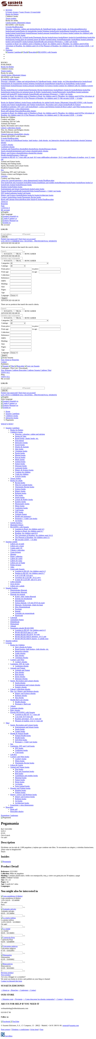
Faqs (2, 206)
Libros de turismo (26, 40)
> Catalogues (23, 990)
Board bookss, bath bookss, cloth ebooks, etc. (35, 140)
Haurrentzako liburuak (18, 590)
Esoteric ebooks (42, 151)
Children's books (20, 103)
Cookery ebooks (7, 145)
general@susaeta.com (71, 1025)
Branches (4, 204)
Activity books (20, 35)
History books (68, 37)
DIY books (23, 42)
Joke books (37, 31)
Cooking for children (80, 33)
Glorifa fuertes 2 (12, 23)
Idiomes (13, 554)
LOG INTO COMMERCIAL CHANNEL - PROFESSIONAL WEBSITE (29, 241)
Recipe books (11, 37)
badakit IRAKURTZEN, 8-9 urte (27, 634)
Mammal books (65, 183)
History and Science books (11, 195)
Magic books (75, 84)
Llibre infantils (15, 582)
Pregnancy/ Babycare (19, 155)
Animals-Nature (33, 42)
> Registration (68, 999)
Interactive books (80, 81)
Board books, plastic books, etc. (58, 29)
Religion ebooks (28, 153)
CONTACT (5, 208)
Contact (4, 362)
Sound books (15, 31)
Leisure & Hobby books (42, 40)
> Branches (14, 990)
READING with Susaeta (83, 103)
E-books (9, 27)
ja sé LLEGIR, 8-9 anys (24, 575)
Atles (12, 567)
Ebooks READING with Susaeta (22, 712)
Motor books (80, 40)
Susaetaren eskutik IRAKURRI (22, 628)
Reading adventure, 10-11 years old (57, 157)
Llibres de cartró (16, 559)
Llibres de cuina (16, 561)
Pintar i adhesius (16, 556)
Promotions (5, 815)
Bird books (32, 183)
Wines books (17, 197)
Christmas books (48, 31)
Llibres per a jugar (17, 546)
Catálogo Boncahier (19, 370)
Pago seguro (5, 1029)
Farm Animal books (12, 185)
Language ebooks (12, 134)
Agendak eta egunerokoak (24, 613)
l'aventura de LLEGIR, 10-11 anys (28, 578)
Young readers (11, 18)
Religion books (86, 37)
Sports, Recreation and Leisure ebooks (24, 681)
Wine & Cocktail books (24, 37)
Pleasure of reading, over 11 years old (29, 721)
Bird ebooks (29, 149)
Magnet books (69, 31)
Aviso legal (34, 1029)
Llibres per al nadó (17, 544)
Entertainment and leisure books (13, 189)
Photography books (68, 40)
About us (4, 202)
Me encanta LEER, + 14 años (71, 98)
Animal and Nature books (10, 105)
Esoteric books (56, 40)
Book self (4, 111)
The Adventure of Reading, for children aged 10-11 (34, 535)
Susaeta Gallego (12, 641)
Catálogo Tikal (45, 370)
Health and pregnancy (47, 42)
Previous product (7, 973)
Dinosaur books (36, 33)
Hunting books (6, 187)
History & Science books (63, 33)
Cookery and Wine (17, 660)
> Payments (18, 999)
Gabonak (13, 618)
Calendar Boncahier (15, 111)
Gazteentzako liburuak (18, 592)
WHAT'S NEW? (7, 424)
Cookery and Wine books (75, 107)
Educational (74, 29)
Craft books (14, 42)
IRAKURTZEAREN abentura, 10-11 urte (30, 637)
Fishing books (17, 187)
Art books (77, 37)
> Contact (32, 990)
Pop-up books (79, 31)
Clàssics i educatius (17, 550)
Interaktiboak (20, 601)
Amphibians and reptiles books (47, 183)
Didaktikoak (14, 622)
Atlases (3, 134)
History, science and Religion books (46, 107)
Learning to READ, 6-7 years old (13, 157)
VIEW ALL (5, 372)
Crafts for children (80, 86)
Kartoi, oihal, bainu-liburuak (25, 596)
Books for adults (43, 103)
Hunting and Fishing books (30, 105)
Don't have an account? (27, 239)
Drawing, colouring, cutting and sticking (20, 29)
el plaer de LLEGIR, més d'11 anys (28, 580)
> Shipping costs (7, 999)
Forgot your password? (9, 239)
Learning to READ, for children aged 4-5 (30, 571)
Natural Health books (9, 191)
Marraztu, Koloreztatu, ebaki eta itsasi (29, 605)
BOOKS (9, 10)
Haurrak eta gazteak (17, 594)
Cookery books (6, 197)
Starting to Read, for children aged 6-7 (49, 44)
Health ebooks (6, 155)
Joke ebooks (80, 140)
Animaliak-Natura (17, 620)
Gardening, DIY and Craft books (21, 107)
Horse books (85, 183)
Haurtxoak (19, 615)
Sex (7, 107)
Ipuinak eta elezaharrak (23, 599)
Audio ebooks (70, 140)
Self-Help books (33, 191)
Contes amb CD (16, 548)
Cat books (18, 784)
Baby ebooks (24, 134)
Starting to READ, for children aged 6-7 (30, 573)
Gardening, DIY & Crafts (19, 664)
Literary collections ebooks (11, 128)
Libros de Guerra (7, 180)
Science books (57, 37)
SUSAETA (8, 254)
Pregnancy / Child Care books (66, 42)
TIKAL (18, 254)
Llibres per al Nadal (17, 563)
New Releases (6, 370)
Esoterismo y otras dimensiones (17, 109)
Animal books (15, 33)
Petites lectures (15, 565)
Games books (39, 189)
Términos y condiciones (20, 1029)
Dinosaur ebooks (50, 149)
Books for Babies (12, 14)
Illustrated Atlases (24, 23)
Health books (22, 191)
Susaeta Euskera (12, 588)
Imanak (17, 611)
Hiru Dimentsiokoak (22, 607)
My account (5, 210)
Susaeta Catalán (11, 542)
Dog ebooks (20, 149)
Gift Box (63, 107)
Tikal (14, 27)
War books (19, 495)
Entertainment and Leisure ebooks (24, 151)
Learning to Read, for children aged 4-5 (20, 44)
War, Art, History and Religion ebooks (24, 691)
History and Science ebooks (11, 153)
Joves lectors (15, 584)
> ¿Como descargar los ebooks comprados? (39, 999)
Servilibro (8, 1036)
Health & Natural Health (19, 733)
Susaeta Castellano (12, 428)
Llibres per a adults (17, 586)
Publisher (9, 50)
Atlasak (13, 626)
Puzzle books (59, 31)
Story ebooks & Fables (9, 140)
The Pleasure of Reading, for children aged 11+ (57, 46)
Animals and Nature (8, 149)
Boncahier (19, 27)
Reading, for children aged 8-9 (74, 44)
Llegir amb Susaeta (17, 569)
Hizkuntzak (14, 624)
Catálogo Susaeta (33, 370)
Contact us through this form (11, 981)
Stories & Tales (41, 29)
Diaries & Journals (26, 31)
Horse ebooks (39, 149)
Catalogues (14, 815)
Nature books (25, 33)
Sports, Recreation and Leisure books (54, 105)
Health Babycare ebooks (19, 700)
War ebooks (38, 153)
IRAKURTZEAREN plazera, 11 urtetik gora (31, 639)
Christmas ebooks (21, 658)
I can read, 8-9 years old (35, 157)
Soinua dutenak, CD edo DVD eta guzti (30, 603)
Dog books (5, 183)
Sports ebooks (6, 151)
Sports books (15, 40)
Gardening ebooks (8, 147)
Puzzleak (18, 609)
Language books (48, 33)
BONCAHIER (30, 254)
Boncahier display (29, 111)
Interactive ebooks (58, 140)
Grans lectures (15, 552)
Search (4, 298)
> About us (5, 990)
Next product (6, 975)
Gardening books (15, 193)
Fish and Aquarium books (18, 183)
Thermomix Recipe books (42, 37)
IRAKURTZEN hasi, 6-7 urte (26, 632)
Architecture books (46, 195)
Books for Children (17, 645)
